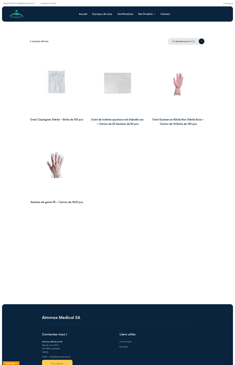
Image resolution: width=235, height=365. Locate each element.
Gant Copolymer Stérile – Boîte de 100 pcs (56, 119)
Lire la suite (57, 102)
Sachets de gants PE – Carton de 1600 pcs (56, 202)
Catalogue (228, 3)
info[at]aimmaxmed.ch (59, 356)
